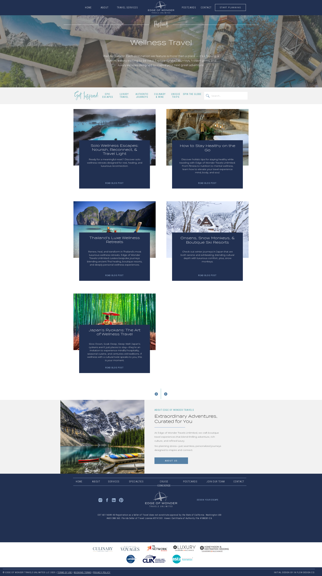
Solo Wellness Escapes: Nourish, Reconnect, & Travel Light (114, 150)
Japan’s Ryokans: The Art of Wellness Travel (114, 332)
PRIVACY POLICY (101, 572)
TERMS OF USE (64, 572)
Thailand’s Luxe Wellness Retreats (114, 240)
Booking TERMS (82, 572)
